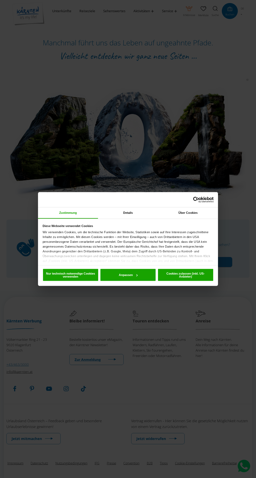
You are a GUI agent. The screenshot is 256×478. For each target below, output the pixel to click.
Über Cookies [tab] (188, 212)
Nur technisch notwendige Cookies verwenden (70, 275)
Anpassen (126, 275)
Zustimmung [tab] (68, 212)
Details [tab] (128, 212)
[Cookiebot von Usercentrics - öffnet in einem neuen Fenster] (196, 200)
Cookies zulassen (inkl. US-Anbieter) (185, 275)
